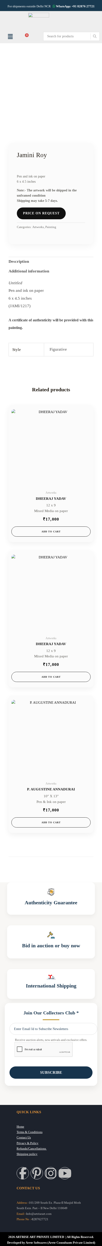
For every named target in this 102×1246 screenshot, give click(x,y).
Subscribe (51, 1072)
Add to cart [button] (51, 531)
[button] (10, 36)
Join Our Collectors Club (51, 1012)
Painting (50, 227)
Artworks (38, 227)
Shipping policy (27, 1154)
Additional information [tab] (29, 271)
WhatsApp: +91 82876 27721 (75, 6)
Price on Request (41, 213)
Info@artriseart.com (38, 1214)
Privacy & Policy (27, 1143)
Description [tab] (19, 261)
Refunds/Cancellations (32, 1148)
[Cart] (26, 36)
